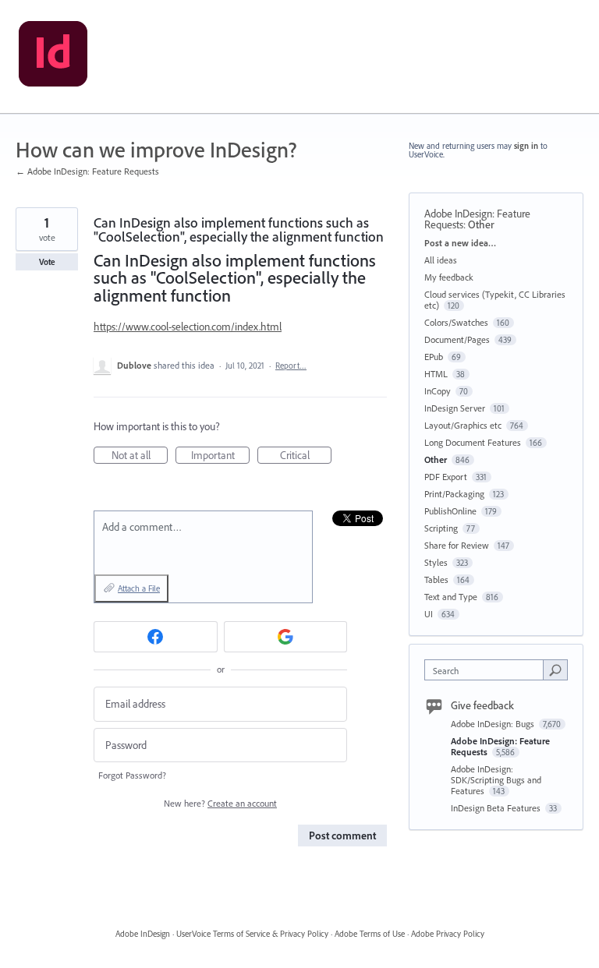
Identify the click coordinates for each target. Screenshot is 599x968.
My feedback (448, 277)
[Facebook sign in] (156, 636)
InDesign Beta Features (497, 808)
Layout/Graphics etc (463, 425)
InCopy (437, 391)
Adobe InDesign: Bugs (494, 724)
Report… (291, 365)
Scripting (441, 528)
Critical (305, 456)
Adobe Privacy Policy (447, 933)
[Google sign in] (286, 636)
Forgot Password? (132, 775)
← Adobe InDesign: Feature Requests (87, 171)
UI (428, 614)
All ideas (440, 260)
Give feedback (482, 705)
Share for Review (456, 545)
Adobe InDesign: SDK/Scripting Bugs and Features (496, 780)
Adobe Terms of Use (370, 933)
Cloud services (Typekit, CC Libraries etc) (494, 299)
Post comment (342, 835)
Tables (436, 579)
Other (481, 224)
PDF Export (445, 476)
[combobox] (487, 670)
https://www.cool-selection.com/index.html (188, 327)
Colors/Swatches (456, 322)
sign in (526, 145)
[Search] (555, 669)
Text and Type (450, 596)
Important (220, 456)
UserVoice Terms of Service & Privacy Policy (252, 933)
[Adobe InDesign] (53, 56)
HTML (436, 374)
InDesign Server (454, 408)
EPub (433, 356)
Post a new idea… (460, 243)
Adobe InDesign (142, 933)
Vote (47, 261)
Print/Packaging (454, 494)
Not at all (140, 456)
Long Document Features (472, 442)
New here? (220, 803)
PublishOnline (450, 511)
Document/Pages (457, 339)
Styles (436, 562)
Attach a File (139, 588)
